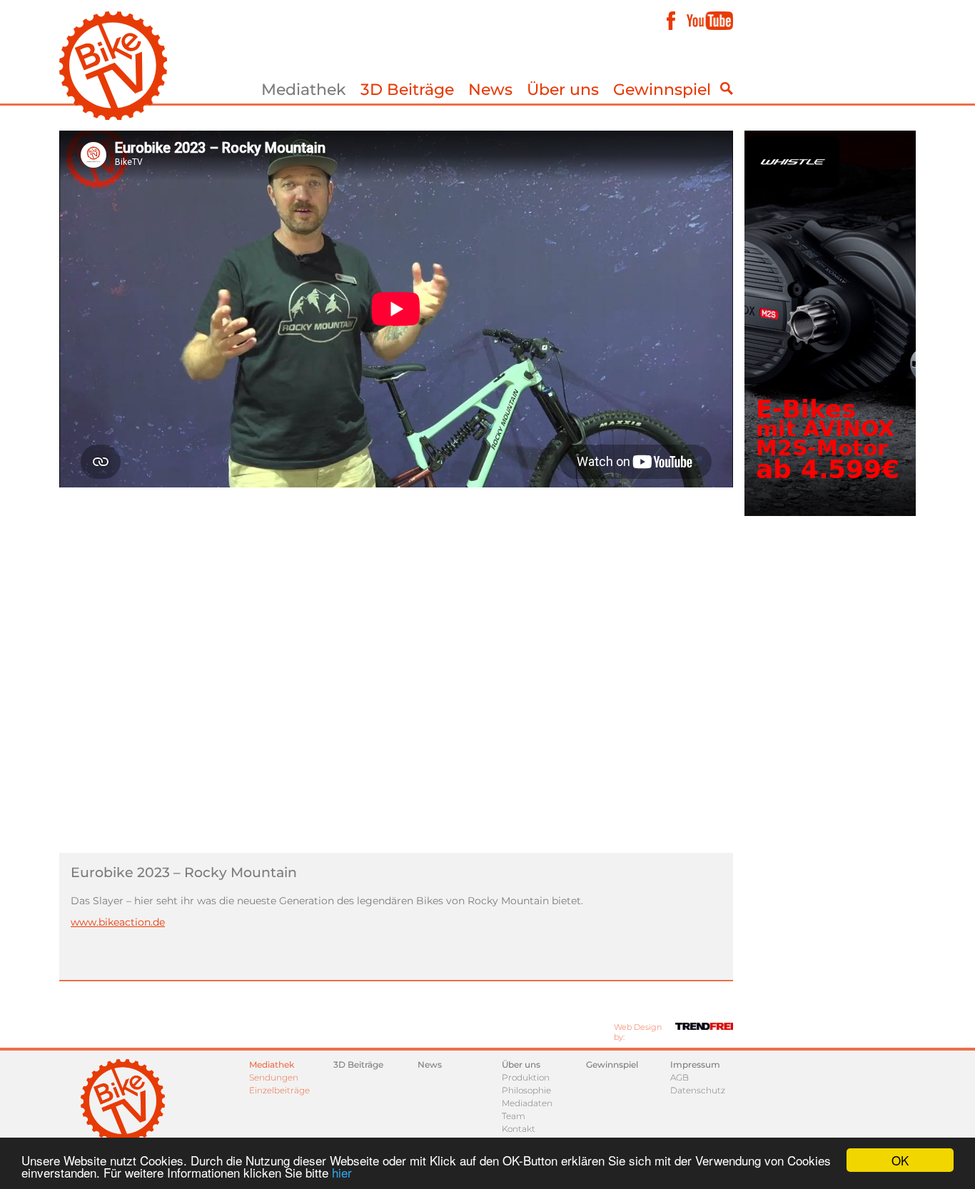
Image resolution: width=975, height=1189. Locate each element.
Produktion (526, 1077)
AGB (679, 1077)
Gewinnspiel (662, 89)
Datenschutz (697, 1090)
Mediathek (303, 89)
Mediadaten (527, 1103)
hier (342, 1172)
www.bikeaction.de (118, 922)
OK (900, 1160)
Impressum (695, 1064)
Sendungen (273, 1077)
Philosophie (526, 1090)
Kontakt (518, 1128)
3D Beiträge (407, 89)
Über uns (563, 89)
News (490, 89)
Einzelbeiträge (279, 1090)
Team (513, 1115)
